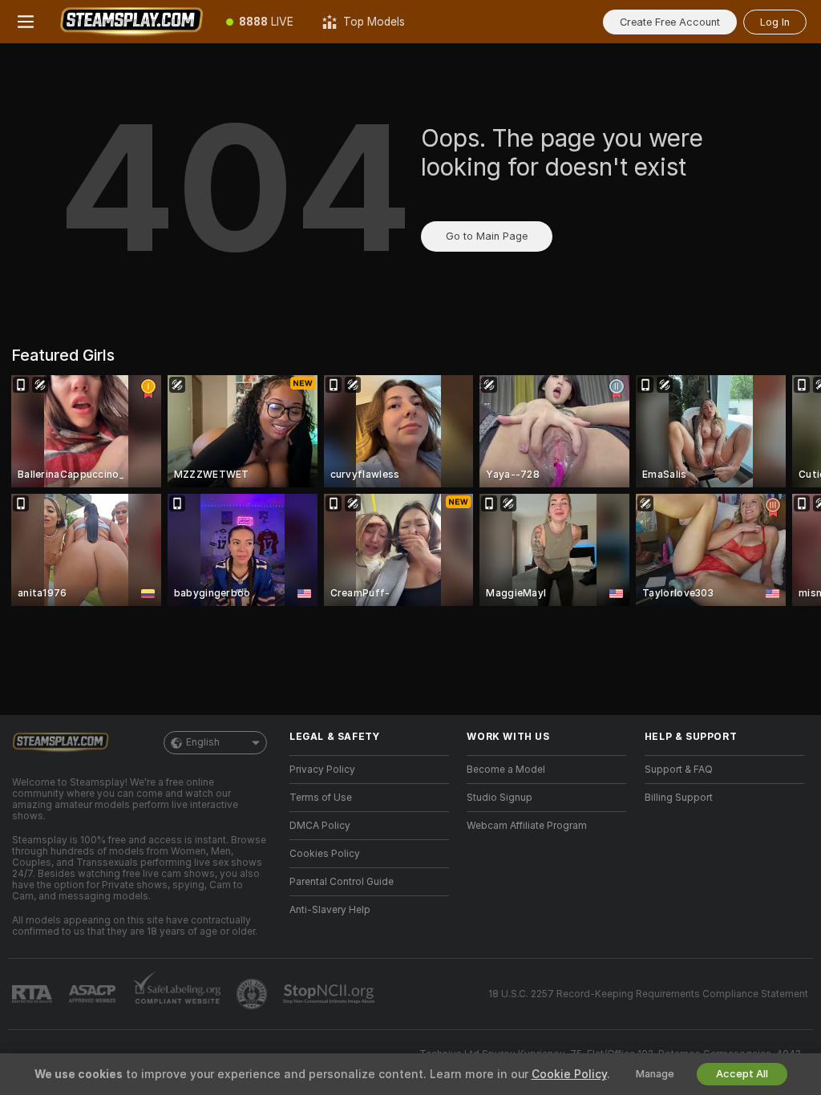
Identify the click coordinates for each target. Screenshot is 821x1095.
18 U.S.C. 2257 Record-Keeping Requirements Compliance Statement (648, 994)
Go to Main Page (487, 236)
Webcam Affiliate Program (527, 825)
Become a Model (506, 769)
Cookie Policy (569, 1074)
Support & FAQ (679, 769)
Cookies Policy (324, 853)
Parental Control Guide (341, 881)
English (203, 742)
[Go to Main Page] (131, 21)
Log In (775, 22)
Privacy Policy (322, 769)
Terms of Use (320, 797)
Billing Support (679, 797)
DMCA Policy (319, 825)
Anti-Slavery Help (329, 909)
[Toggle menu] (25, 21)
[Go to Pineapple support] (253, 994)
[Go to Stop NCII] (330, 994)
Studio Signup (499, 797)
